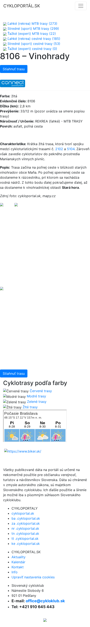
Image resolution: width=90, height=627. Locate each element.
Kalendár (18, 562)
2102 (59, 149)
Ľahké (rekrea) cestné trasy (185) (33, 38)
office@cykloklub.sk (45, 600)
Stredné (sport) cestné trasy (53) (33, 44)
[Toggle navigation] (81, 6)
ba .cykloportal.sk (26, 518)
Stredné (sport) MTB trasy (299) (32, 28)
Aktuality (19, 557)
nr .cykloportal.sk (25, 528)
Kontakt (18, 567)
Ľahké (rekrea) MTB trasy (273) (31, 23)
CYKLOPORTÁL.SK (21, 5)
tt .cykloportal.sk (25, 538)
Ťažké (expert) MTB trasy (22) (31, 33)
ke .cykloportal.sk (26, 543)
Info (15, 572)
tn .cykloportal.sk (25, 533)
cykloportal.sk (23, 513)
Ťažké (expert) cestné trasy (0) (31, 49)
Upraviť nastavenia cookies (33, 577)
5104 (71, 149)
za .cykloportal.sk (26, 523)
